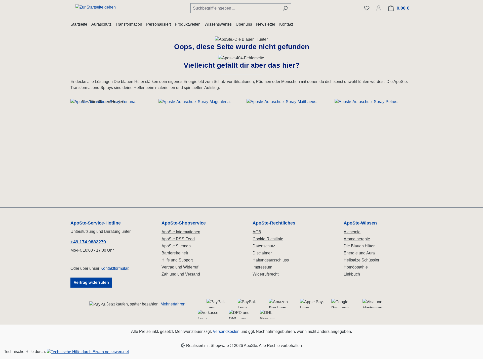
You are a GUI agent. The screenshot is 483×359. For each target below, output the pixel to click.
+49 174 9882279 (88, 241)
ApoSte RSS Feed (178, 239)
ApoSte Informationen (181, 232)
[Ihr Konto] (379, 8)
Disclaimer (262, 253)
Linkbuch (352, 274)
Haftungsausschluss (271, 260)
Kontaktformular (114, 268)
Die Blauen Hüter (359, 246)
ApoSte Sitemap (176, 246)
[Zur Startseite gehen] (95, 7)
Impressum (262, 267)
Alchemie (352, 232)
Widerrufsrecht (265, 274)
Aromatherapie (357, 239)
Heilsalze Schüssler (361, 260)
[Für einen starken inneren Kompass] (109, 141)
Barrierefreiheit (175, 253)
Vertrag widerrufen (91, 282)
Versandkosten (226, 331)
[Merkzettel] (367, 8)
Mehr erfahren (172, 304)
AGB (257, 232)
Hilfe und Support (177, 260)
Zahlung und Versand (181, 274)
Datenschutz (264, 246)
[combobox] (234, 8)
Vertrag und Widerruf (180, 267)
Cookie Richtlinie (268, 239)
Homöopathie (356, 267)
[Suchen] (285, 8)
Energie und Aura (359, 253)
